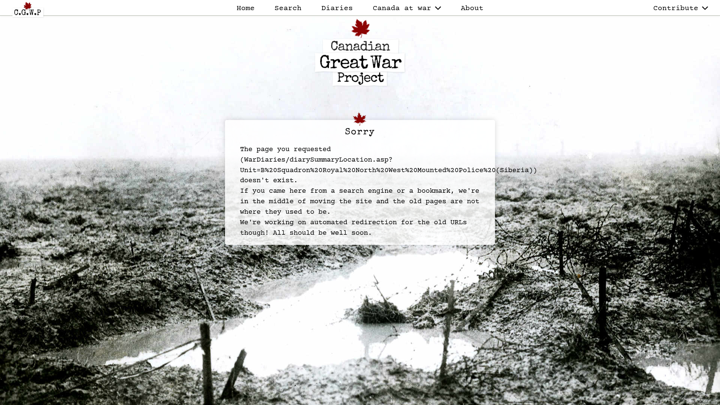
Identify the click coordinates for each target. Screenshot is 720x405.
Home (246, 8)
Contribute (675, 8)
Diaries (337, 8)
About (472, 8)
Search (288, 8)
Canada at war (402, 8)
